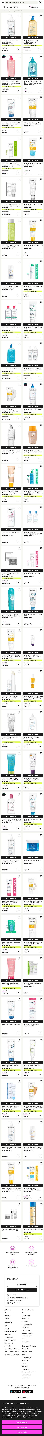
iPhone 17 (25, 1355)
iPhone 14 (25, 1318)
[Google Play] (15, 1392)
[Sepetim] (40, 2)
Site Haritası (8, 1346)
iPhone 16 (25, 1360)
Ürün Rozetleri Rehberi (11, 1352)
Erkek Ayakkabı (26, 1336)
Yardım (7, 1328)
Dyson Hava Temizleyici (29, 1372)
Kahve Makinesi (27, 1375)
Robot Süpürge (26, 1316)
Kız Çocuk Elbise (27, 1352)
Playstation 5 (26, 1327)
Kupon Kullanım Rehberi (12, 1349)
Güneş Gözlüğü (27, 1357)
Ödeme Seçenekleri (11, 1331)
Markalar (7, 1316)
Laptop (24, 1363)
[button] (9, 35)
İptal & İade (8, 1334)
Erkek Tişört (25, 1339)
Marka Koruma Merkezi (12, 1313)
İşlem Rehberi (9, 1337)
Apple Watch (26, 1330)
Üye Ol (6, 1326)
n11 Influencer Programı (12, 1355)
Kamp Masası (26, 1378)
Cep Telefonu (26, 1342)
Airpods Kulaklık (27, 1324)
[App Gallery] (27, 1392)
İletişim (7, 1318)
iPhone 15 (25, 1349)
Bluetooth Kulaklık (27, 1333)
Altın (23, 1313)
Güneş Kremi (26, 1369)
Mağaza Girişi (22, 1285)
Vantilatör (25, 1366)
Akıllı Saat (25, 1321)
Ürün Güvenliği (9, 1343)
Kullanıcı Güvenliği (10, 1340)
